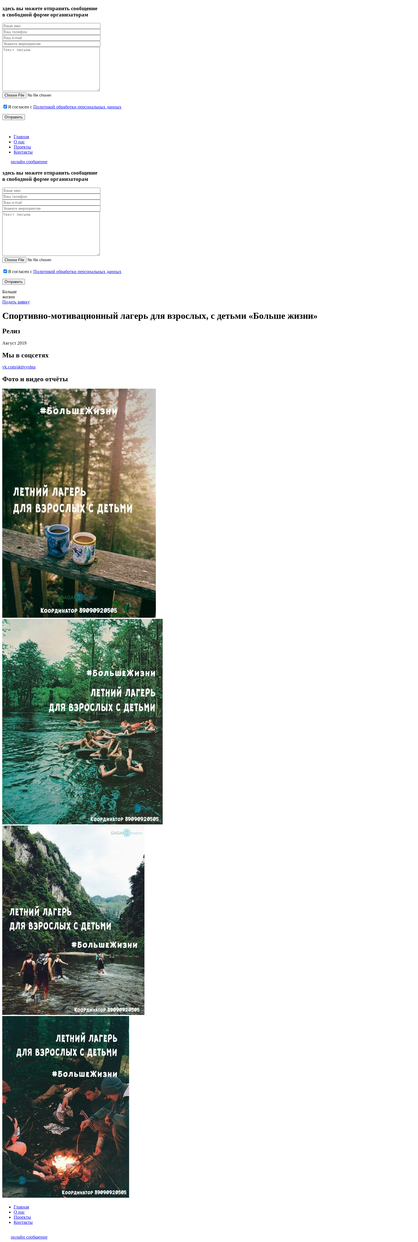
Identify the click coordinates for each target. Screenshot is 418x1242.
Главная (21, 136)
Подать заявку (16, 301)
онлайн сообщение (29, 161)
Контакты (23, 152)
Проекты (22, 146)
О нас (19, 141)
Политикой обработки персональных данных (77, 106)
